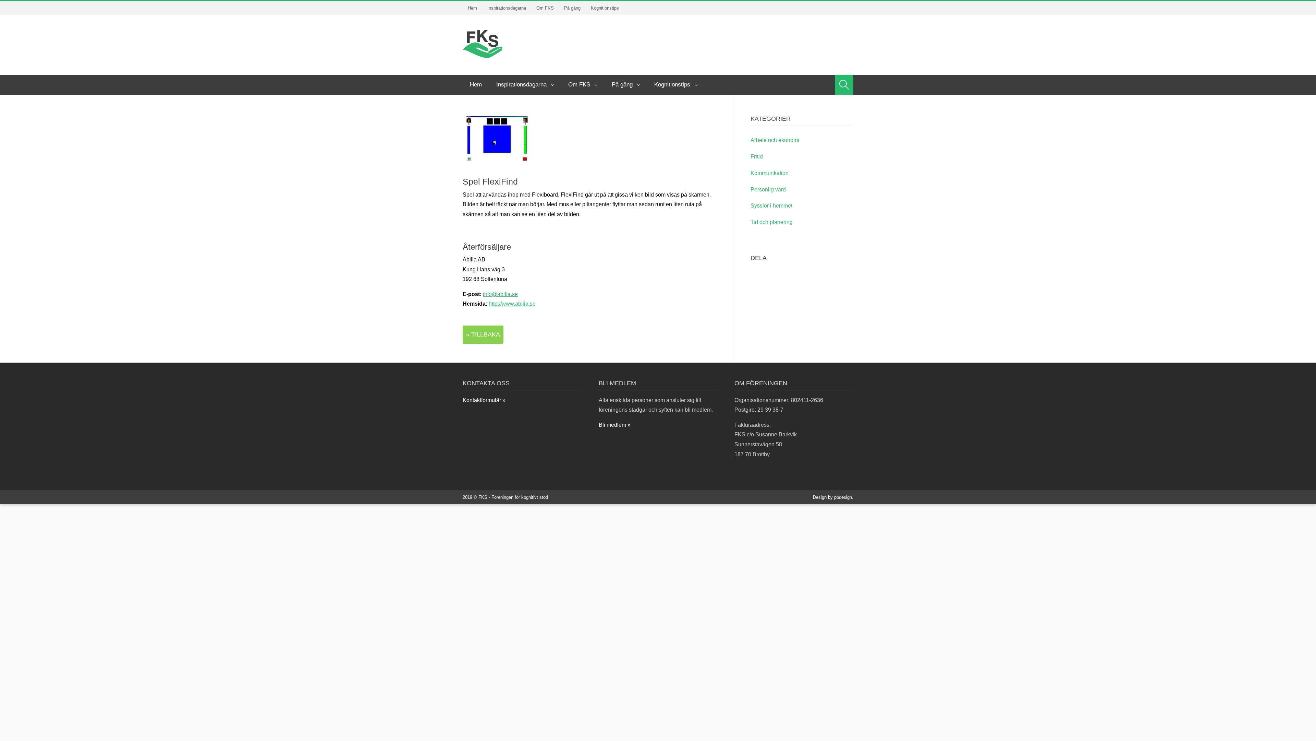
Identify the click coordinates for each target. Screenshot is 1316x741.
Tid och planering (772, 222)
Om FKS (545, 8)
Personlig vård (768, 189)
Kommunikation (770, 173)
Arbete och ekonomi (775, 140)
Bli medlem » (615, 425)
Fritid (757, 157)
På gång (572, 8)
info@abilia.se (500, 294)
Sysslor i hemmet (771, 206)
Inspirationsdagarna (506, 8)
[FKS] (482, 43)
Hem (472, 8)
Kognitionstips (605, 8)
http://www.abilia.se (512, 304)
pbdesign (843, 497)
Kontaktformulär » (484, 400)
